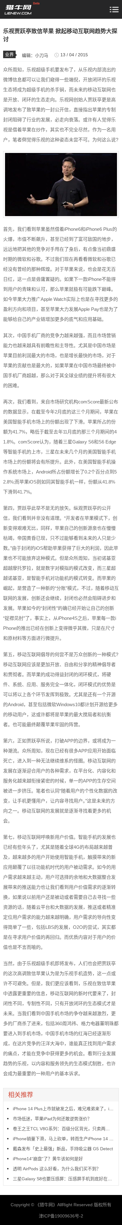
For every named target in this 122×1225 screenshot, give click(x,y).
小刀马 (41, 55)
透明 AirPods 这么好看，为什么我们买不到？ (57, 1168)
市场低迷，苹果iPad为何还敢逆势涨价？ (52, 1118)
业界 (9, 54)
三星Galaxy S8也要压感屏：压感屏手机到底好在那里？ (67, 1178)
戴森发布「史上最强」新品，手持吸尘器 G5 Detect (63, 1148)
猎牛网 (46, 1204)
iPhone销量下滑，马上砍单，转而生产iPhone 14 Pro (64, 1138)
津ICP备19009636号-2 (61, 1215)
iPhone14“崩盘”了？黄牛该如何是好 (48, 1158)
